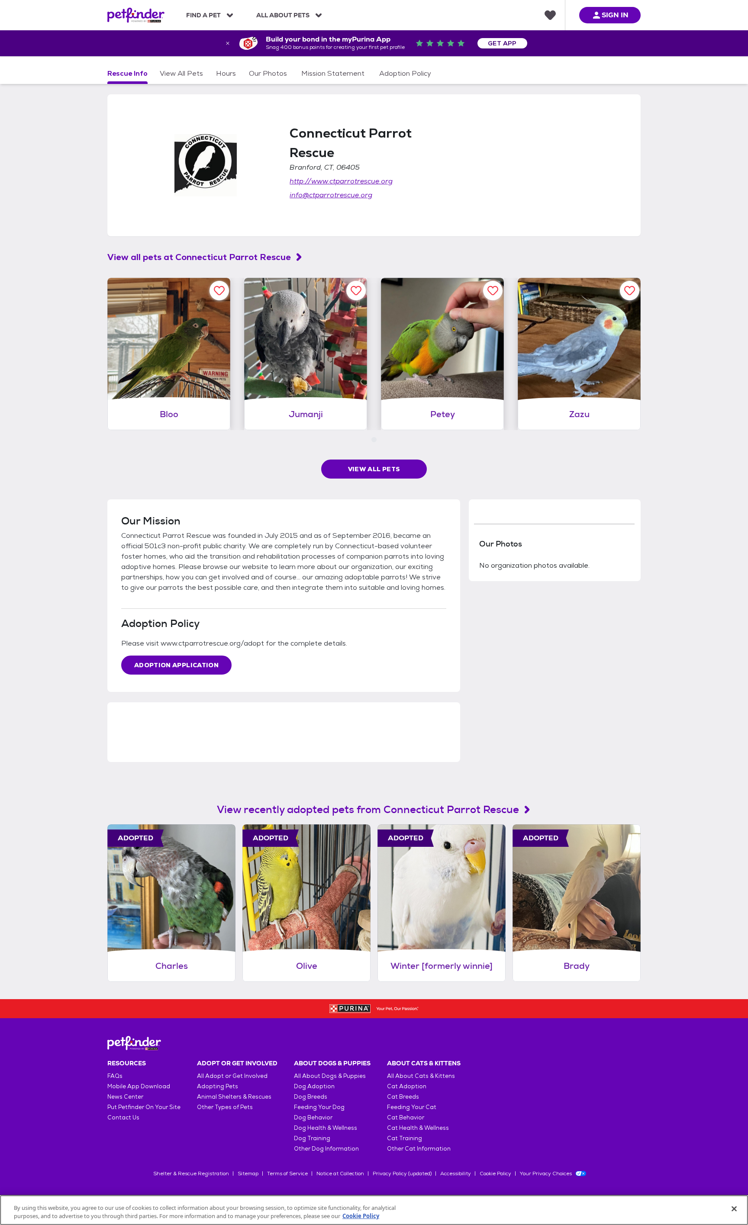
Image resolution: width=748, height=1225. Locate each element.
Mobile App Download (138, 1086)
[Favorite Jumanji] (356, 291)
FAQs (115, 1076)
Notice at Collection (340, 1173)
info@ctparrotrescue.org (331, 194)
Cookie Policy (495, 1173)
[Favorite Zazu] (630, 291)
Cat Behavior (405, 1117)
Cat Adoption (406, 1086)
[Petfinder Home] (135, 15)
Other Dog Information (326, 1148)
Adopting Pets (217, 1086)
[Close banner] (228, 43)
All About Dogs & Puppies (330, 1076)
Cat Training (404, 1138)
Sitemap (248, 1173)
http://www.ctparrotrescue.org (341, 181)
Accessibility (455, 1173)
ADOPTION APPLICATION (176, 665)
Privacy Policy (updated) (402, 1173)
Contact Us (123, 1117)
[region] (374, 1210)
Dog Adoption (314, 1086)
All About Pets (283, 15)
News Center (125, 1096)
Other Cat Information (419, 1148)
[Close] (734, 1209)
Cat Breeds (403, 1096)
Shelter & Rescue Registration (191, 1173)
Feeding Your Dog (319, 1107)
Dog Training (312, 1138)
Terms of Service (287, 1173)
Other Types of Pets (225, 1107)
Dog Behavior (313, 1117)
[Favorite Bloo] (219, 291)
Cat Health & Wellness (418, 1128)
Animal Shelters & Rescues (234, 1096)
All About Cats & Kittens (421, 1076)
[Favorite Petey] (493, 291)
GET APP (502, 43)
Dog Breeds (310, 1096)
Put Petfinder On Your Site (144, 1107)
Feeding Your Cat (411, 1107)
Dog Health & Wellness (325, 1128)
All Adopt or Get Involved (232, 1076)
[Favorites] (550, 15)
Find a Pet (203, 15)
